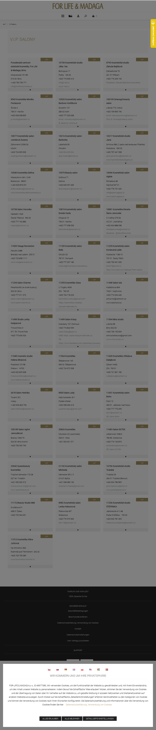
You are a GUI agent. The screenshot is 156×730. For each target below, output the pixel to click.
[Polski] (82, 669)
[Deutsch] (65, 669)
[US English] (90, 669)
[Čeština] (49, 669)
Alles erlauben (50, 718)
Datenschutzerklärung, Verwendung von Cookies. (89, 704)
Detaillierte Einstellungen (100, 718)
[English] (73, 669)
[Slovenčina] (57, 669)
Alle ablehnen (72, 718)
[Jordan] (98, 669)
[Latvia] (106, 669)
